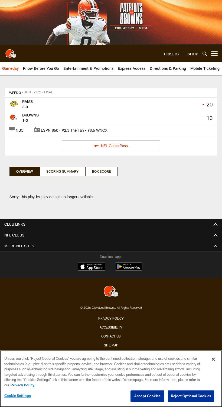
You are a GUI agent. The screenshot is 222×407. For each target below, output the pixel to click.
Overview (24, 171)
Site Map (111, 345)
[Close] (213, 359)
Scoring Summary (62, 171)
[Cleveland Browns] (111, 291)
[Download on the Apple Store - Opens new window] (91, 267)
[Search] (205, 53)
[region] (111, 379)
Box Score (101, 171)
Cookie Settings (17, 395)
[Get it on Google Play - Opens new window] (128, 269)
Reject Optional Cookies (191, 396)
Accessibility (111, 327)
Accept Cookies (147, 396)
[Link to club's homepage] (10, 51)
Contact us (111, 336)
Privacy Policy (111, 318)
